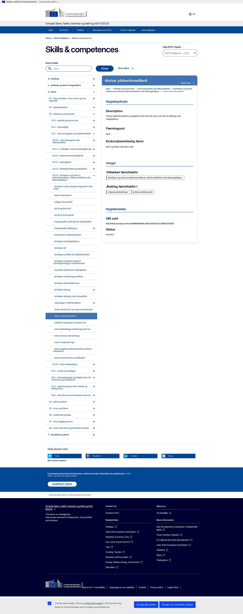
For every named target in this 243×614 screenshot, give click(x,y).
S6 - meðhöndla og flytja (60, 415)
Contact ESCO (112, 513)
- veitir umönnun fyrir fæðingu (66, 336)
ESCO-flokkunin (61, 38)
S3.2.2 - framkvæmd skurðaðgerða (67, 156)
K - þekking (53, 79)
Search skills (52, 63)
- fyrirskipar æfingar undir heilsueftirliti (70, 296)
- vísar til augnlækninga (63, 342)
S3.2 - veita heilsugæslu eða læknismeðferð (71, 134)
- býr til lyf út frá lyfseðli (63, 215)
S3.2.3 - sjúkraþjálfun (61, 162)
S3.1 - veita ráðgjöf (59, 127)
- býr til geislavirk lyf (62, 208)
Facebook (96, 456)
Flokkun (80, 30)
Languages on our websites (121, 587)
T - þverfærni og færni (58, 435)
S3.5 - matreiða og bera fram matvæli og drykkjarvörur (69, 387)
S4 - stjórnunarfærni (58, 402)
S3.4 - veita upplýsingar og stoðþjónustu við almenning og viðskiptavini (70, 378)
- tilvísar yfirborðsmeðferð (64, 316)
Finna (104, 68)
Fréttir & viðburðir (127, 30)
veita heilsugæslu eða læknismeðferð (154, 89)
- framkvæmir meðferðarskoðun (67, 235)
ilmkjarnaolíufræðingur (118, 192)
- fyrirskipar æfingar (62, 290)
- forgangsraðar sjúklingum (65, 228)
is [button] (194, 14)
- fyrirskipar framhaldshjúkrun (66, 241)
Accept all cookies (146, 604)
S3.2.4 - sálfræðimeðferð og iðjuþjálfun (69, 169)
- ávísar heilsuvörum (62, 195)
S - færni (52, 92)
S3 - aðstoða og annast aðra (61, 114)
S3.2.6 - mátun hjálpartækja (64, 364)
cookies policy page (93, 603)
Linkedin (133, 456)
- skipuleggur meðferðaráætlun (67, 303)
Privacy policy (156, 587)
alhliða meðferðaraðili (143, 192)
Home (48, 38)
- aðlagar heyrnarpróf (62, 202)
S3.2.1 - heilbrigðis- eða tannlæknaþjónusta (72, 149)
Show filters (123, 68)
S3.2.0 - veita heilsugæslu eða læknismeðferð (66, 141)
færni (108, 89)
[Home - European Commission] (66, 13)
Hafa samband (148, 30)
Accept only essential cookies (177, 604)
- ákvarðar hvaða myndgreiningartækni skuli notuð (73, 187)
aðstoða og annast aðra (124, 89)
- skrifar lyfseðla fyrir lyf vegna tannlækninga (73, 309)
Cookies (142, 587)
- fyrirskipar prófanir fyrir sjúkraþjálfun (69, 270)
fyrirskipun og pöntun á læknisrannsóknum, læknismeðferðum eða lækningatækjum (145, 178)
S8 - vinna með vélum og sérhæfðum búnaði (69, 428)
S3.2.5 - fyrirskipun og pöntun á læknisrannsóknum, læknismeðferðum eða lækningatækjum (71, 177)
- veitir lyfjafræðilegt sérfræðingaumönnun (72, 329)
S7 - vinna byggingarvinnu (61, 421)
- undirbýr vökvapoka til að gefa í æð (69, 323)
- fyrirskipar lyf (59, 248)
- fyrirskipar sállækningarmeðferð (68, 277)
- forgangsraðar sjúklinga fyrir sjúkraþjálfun (72, 222)
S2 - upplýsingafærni (58, 107)
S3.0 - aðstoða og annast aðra (64, 120)
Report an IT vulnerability (93, 587)
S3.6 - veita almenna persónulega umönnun (71, 395)
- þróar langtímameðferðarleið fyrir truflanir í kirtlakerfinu (72, 350)
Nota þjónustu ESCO (102, 30)
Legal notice (172, 587)
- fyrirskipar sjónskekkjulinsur (66, 283)
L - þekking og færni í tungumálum (64, 85)
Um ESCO (63, 30)
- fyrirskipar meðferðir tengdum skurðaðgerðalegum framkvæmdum (69, 262)
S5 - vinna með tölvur (58, 408)
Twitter (57, 456)
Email (170, 456)
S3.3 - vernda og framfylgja (63, 371)
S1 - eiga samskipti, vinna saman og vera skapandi (67, 99)
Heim (51, 30)
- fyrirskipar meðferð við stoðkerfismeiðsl (71, 254)
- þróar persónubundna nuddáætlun (69, 358)
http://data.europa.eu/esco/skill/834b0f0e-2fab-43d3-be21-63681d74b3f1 (140, 224)
